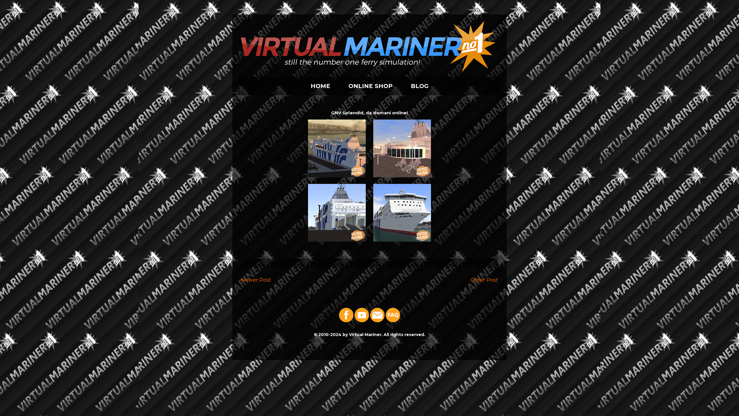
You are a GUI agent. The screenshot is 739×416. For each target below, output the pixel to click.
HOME (320, 86)
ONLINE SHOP (370, 86)
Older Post (484, 280)
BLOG (420, 86)
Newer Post (256, 280)
